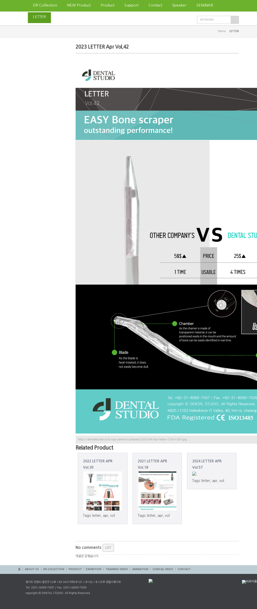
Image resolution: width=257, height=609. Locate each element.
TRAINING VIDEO (117, 569)
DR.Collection (45, 5)
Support (131, 5)
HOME (23, 6)
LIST (108, 547)
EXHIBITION (93, 569)
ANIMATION (140, 569)
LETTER (39, 17)
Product (107, 5)
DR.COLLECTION (53, 569)
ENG (60, 17)
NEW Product (79, 5)
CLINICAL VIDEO (163, 569)
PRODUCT (75, 569)
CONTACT (184, 569)
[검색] (235, 20)
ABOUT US (32, 569)
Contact (155, 5)
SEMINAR (205, 5)
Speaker (179, 5)
